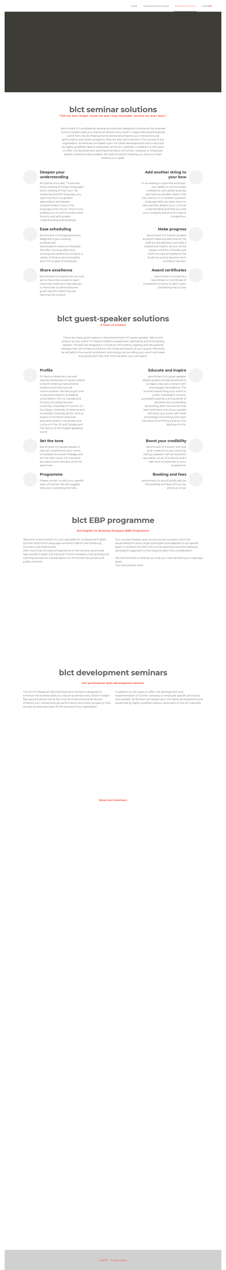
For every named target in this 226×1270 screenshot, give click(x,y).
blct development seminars (43, 714)
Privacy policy (118, 1260)
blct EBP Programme (39, 573)
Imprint (103, 1260)
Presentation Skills (49, 757)
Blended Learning (48, 649)
